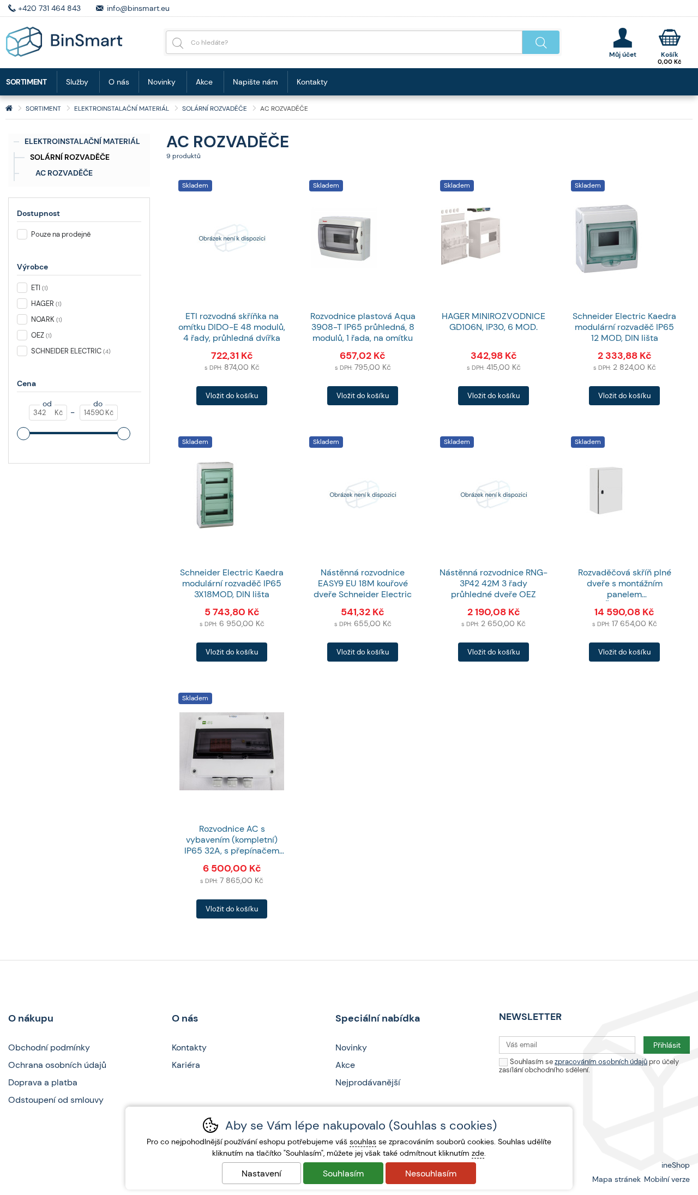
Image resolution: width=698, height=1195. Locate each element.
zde (478, 1153)
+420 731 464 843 (49, 8)
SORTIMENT (43, 108)
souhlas (363, 1141)
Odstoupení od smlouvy (56, 1100)
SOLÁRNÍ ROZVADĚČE (70, 157)
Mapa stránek (616, 1179)
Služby (77, 82)
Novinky (162, 82)
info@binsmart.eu (138, 8)
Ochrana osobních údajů (57, 1065)
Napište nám (255, 82)
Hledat (540, 42)
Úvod (9, 108)
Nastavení (261, 1173)
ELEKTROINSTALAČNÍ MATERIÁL (82, 141)
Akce (204, 82)
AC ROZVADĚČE (64, 173)
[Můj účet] (622, 43)
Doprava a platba (42, 1082)
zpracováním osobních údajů (601, 1061)
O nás (119, 82)
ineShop (675, 1165)
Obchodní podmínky (49, 1047)
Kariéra (186, 1065)
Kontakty (312, 82)
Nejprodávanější (367, 1082)
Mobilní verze (667, 1179)
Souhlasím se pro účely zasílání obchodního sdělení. (589, 1065)
